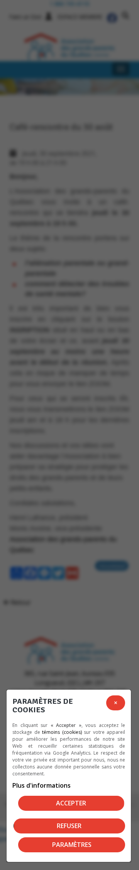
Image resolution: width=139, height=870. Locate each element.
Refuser (69, 826)
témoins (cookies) (62, 732)
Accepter (71, 803)
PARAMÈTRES (72, 844)
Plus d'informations (41, 785)
